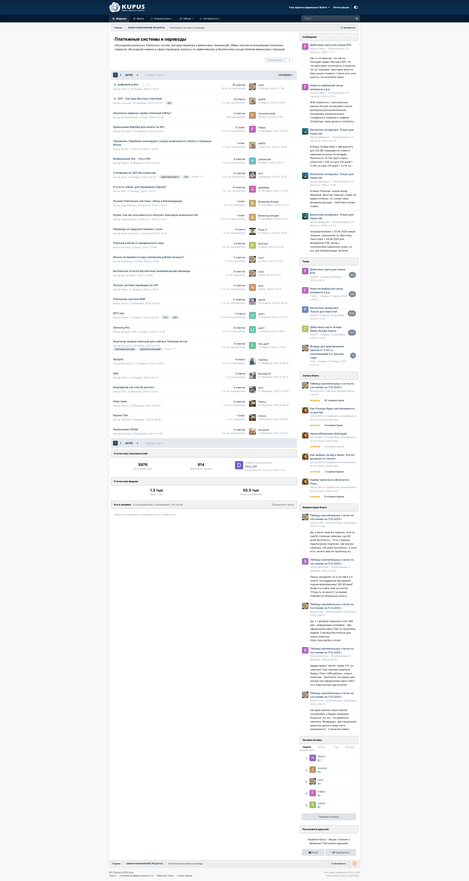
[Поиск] (357, 18)
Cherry (125, 88)
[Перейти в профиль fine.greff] (252, 345)
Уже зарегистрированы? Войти (308, 7)
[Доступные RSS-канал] (354, 863)
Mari (123, 191)
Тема (112, 875)
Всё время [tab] (351, 747)
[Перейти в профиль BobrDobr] (305, 561)
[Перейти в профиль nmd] (252, 287)
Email (314, 852)
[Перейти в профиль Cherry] (252, 403)
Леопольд (127, 261)
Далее (129, 74)
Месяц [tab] (321, 747)
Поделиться (341, 852)
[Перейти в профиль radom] (313, 805)
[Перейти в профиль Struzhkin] (252, 431)
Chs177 (314, 334)
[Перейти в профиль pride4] (305, 309)
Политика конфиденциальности (136, 875)
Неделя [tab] (307, 747)
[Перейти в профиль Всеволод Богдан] (252, 203)
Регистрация (341, 7)
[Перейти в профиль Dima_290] (239, 465)
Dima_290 (251, 466)
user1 (261, 313)
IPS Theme (114, 872)
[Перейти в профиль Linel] (252, 86)
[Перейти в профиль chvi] (252, 175)
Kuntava (125, 247)
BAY (320, 415)
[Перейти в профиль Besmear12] (252, 375)
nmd (260, 285)
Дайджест (324, 137)
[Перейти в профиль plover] (252, 301)
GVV (123, 391)
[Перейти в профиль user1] (252, 315)
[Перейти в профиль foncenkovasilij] (252, 115)
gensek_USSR (128, 331)
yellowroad (264, 159)
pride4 (313, 315)
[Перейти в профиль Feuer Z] (252, 231)
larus (123, 177)
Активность (210, 18)
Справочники (162, 18)
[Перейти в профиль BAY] (305, 410)
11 (321, 760)
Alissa (124, 289)
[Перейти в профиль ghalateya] (252, 189)
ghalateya (263, 187)
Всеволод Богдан (268, 201)
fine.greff (126, 345)
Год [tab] (336, 747)
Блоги (140, 18)
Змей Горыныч (129, 233)
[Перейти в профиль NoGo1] (313, 758)
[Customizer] (356, 7)
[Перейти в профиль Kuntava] (252, 245)
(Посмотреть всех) (283, 504)
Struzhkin (126, 131)
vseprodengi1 (128, 205)
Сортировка (285, 75)
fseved (314, 276)
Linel (261, 85)
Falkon (262, 127)
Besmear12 (127, 363)
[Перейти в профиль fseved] (305, 271)
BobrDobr (323, 567)
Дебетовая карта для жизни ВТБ (330, 44)
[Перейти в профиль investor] (313, 769)
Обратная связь (165, 875)
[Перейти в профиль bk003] (252, 101)
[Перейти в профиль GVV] (252, 389)
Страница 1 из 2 (154, 74)
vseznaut (126, 103)
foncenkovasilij (129, 117)
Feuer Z (262, 229)
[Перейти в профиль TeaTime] (252, 361)
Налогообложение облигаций (328, 433)
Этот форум (342, 18)
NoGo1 (322, 756)
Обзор (187, 18)
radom (321, 803)
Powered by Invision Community (342, 875)
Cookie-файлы (184, 875)
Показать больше (329, 816)
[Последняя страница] (137, 75)
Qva (123, 275)
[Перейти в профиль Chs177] (305, 329)
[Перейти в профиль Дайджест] (305, 131)
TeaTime (263, 359)
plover (261, 299)
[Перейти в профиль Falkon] (252, 129)
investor (322, 768)
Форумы (121, 18)
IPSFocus (129, 872)
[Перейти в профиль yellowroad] (252, 161)
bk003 (261, 99)
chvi (260, 173)
